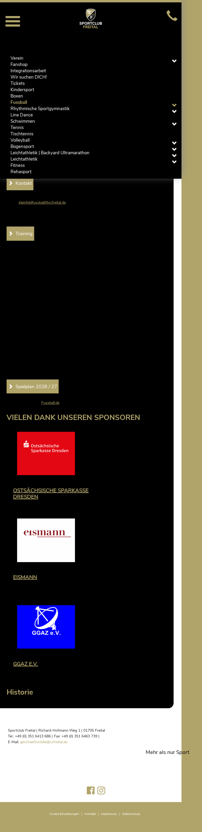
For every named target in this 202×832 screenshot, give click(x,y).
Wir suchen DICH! (29, 77)
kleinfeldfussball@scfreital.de (42, 202)
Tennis (17, 128)
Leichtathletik (24, 159)
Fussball (19, 102)
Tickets (18, 83)
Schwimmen (23, 121)
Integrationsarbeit (28, 71)
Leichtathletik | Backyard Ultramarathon (50, 153)
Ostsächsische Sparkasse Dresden (51, 493)
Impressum (109, 814)
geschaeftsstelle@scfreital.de (43, 741)
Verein (17, 58)
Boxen (17, 96)
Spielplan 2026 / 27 (36, 386)
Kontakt (90, 814)
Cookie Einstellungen (64, 814)
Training (24, 233)
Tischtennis (22, 134)
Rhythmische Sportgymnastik (40, 109)
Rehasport (21, 172)
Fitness (18, 165)
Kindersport (22, 90)
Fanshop (19, 64)
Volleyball (20, 140)
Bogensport (22, 146)
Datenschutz (131, 814)
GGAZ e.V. (25, 663)
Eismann (25, 577)
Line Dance (22, 115)
